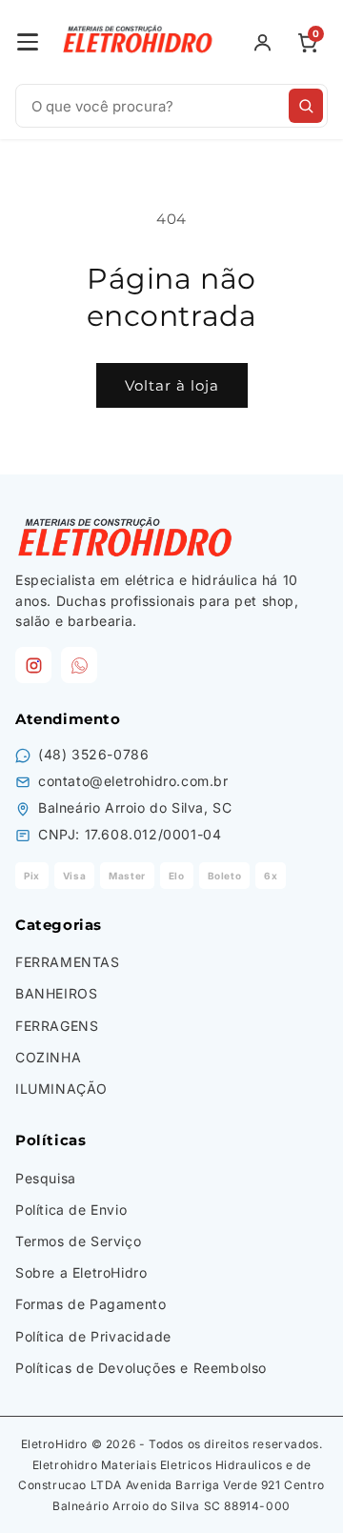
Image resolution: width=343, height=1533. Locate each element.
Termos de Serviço (78, 1241)
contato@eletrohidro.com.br (133, 781)
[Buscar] (306, 106)
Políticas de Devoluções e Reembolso (141, 1368)
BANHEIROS (56, 993)
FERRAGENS (56, 1026)
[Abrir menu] (28, 42)
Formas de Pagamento (90, 1304)
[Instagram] (33, 665)
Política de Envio (71, 1209)
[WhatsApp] (79, 665)
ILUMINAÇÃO (61, 1088)
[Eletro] (139, 41)
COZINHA (48, 1057)
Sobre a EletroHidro (81, 1272)
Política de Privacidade (93, 1336)
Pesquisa (45, 1178)
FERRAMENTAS (67, 962)
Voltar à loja (172, 385)
